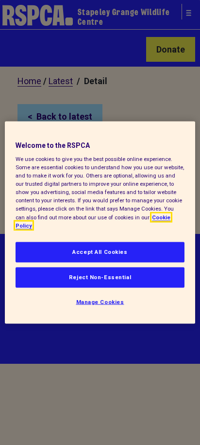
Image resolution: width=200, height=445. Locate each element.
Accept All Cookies (99, 251)
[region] (100, 222)
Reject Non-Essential (100, 276)
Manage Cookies (100, 301)
